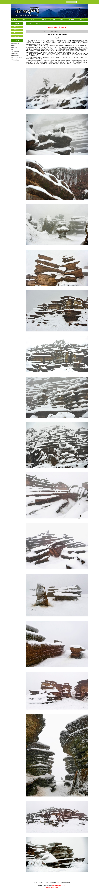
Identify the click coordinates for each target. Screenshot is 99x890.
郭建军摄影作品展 (15, 43)
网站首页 (14, 19)
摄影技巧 (16, 29)
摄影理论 (16, 26)
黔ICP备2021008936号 (56, 885)
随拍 (12, 49)
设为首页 (81, 2)
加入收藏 (85, 2)
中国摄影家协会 (17, 2)
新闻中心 (33, 19)
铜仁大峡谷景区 (14, 53)
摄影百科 (43, 19)
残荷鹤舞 (13, 45)
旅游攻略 (71, 19)
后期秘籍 (16, 36)
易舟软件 (53, 887)
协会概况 (24, 19)
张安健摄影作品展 (15, 61)
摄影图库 (62, 19)
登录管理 (63, 885)
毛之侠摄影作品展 (15, 51)
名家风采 (52, 19)
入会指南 (81, 19)
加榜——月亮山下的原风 (16, 57)
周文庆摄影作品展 (15, 55)
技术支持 (48, 887)
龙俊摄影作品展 (14, 59)
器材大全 (16, 33)
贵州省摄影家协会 (24, 2)
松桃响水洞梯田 (14, 47)
